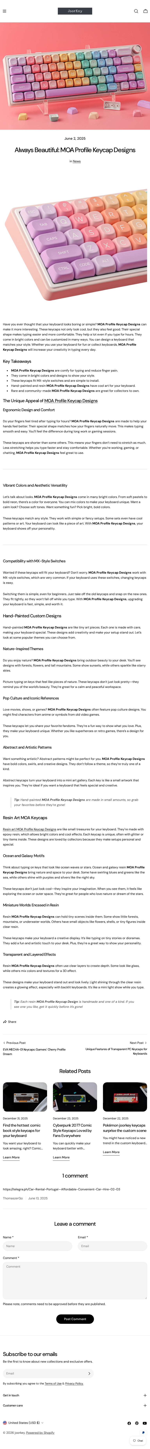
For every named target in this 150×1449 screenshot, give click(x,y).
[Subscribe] (89, 1373)
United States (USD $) (24, 1423)
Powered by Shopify (40, 1433)
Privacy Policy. (74, 1383)
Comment (11, 1258)
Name (8, 1237)
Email (83, 1237)
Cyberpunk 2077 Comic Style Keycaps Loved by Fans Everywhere (72, 1130)
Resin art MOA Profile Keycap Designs (29, 829)
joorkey (20, 1433)
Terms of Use (53, 1383)
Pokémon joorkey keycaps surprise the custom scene (124, 1128)
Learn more (11, 1157)
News (77, 161)
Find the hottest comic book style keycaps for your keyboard (21, 1130)
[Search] (136, 11)
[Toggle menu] (4, 11)
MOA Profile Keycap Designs (70, 401)
